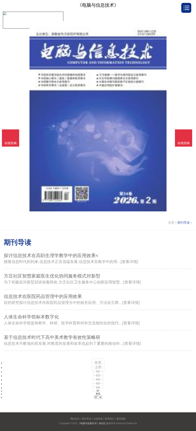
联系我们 (109, 418)
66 (98, 387)
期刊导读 (183, 222)
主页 (171, 222)
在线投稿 (98, 418)
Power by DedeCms (126, 423)
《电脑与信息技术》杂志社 (92, 423)
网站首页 (75, 418)
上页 (98, 367)
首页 (98, 362)
